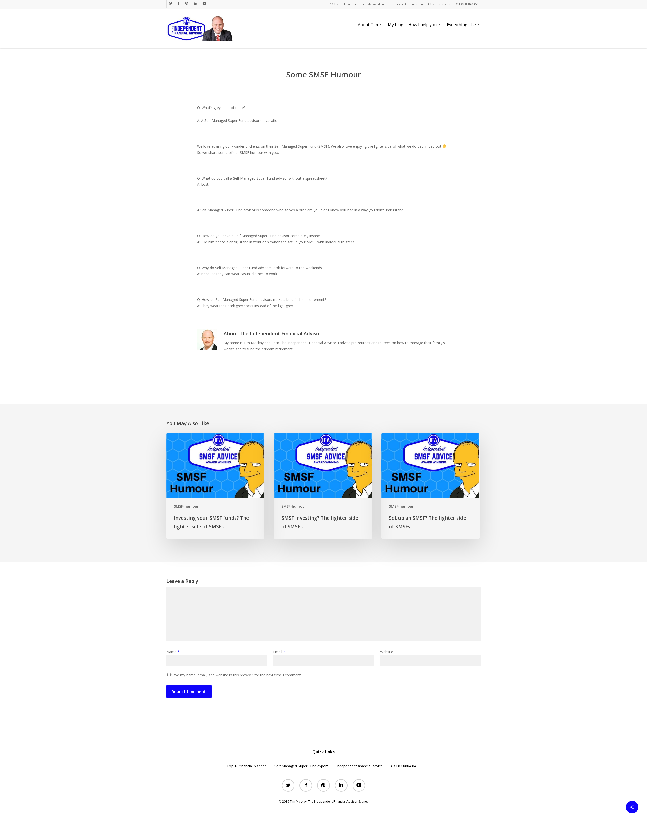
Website (386, 651)
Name (172, 651)
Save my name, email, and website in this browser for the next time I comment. (236, 675)
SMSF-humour (186, 506)
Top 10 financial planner (246, 766)
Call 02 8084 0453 (405, 766)
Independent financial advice (359, 766)
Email (279, 651)
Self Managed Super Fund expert (301, 766)
